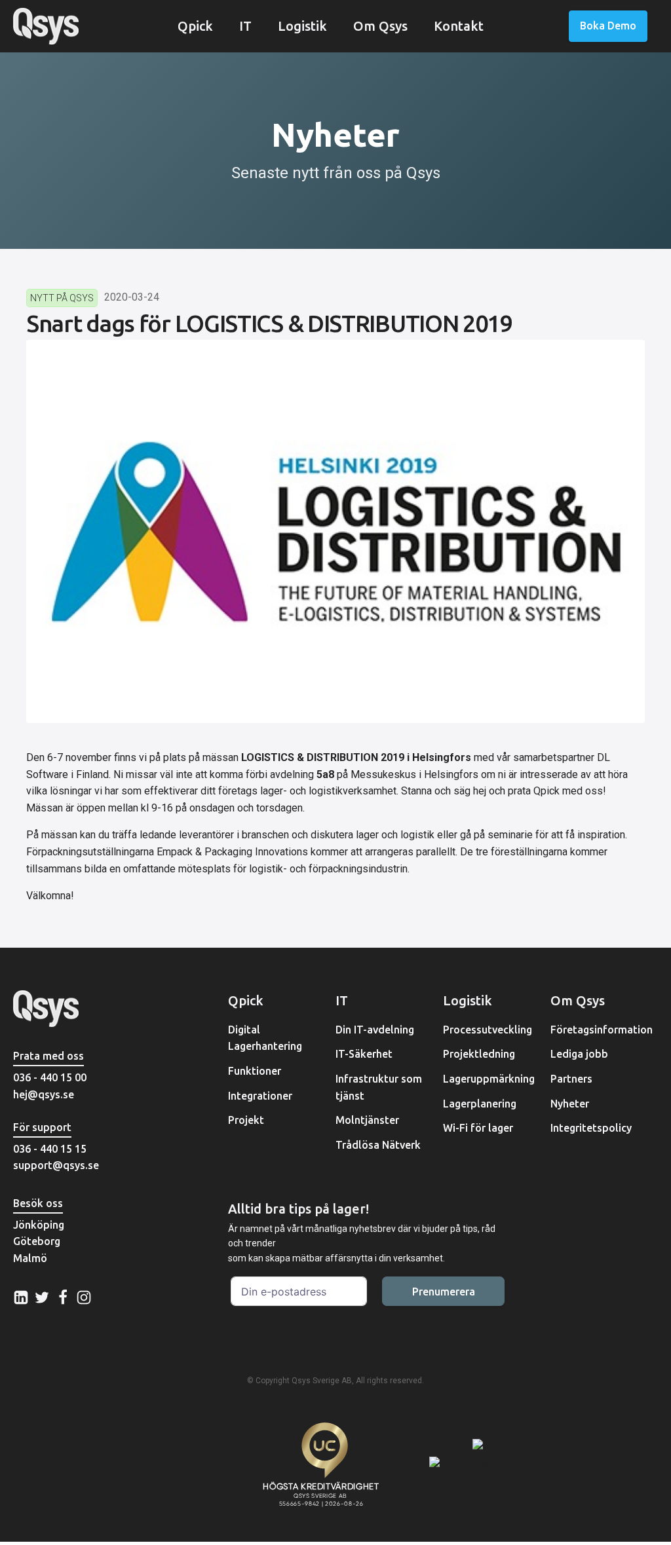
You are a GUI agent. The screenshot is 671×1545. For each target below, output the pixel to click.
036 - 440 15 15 (49, 1149)
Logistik (302, 25)
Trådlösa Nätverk (378, 1145)
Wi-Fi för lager (478, 1128)
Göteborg (36, 1241)
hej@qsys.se (43, 1094)
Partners (571, 1079)
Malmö (30, 1258)
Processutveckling (487, 1029)
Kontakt (459, 25)
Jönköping (38, 1225)
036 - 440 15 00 (49, 1077)
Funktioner (254, 1071)
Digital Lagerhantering (265, 1038)
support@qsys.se (56, 1165)
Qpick (195, 25)
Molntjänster (367, 1120)
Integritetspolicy (591, 1128)
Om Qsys (380, 25)
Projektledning (479, 1054)
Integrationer (260, 1096)
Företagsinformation (601, 1029)
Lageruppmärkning (489, 1079)
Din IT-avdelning (375, 1029)
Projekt (246, 1120)
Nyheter (569, 1103)
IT (245, 25)
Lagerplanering (479, 1103)
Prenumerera (443, 1291)
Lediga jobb (579, 1054)
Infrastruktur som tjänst (379, 1087)
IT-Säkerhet (364, 1054)
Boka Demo (608, 25)
